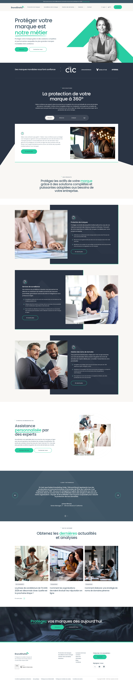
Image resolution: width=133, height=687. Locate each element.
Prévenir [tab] (50, 118)
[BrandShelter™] (17, 7)
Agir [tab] (84, 118)
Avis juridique (36, 679)
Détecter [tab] (61, 118)
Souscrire (99, 657)
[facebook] (99, 667)
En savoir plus (86, 1)
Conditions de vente (78, 679)
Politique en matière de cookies (63, 679)
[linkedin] (104, 667)
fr (110, 7)
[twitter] (95, 667)
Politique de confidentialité (47, 679)
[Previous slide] (15, 495)
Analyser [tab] (74, 118)
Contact (89, 7)
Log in (104, 7)
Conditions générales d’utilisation (23, 679)
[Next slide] (118, 495)
